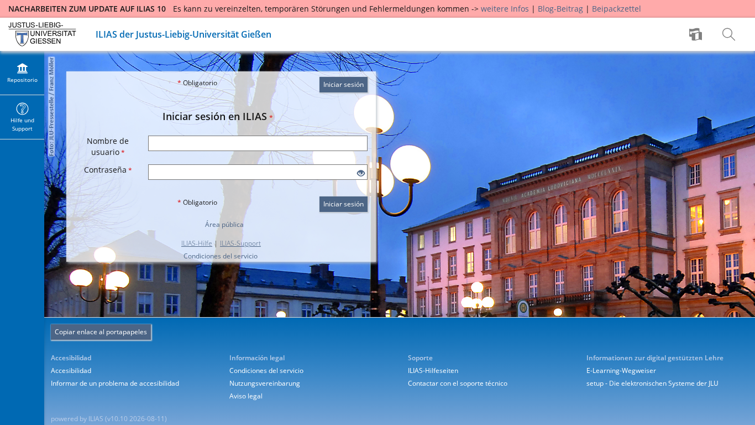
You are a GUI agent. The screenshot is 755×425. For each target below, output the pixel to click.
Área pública (224, 224)
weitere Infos (505, 8)
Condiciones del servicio (220, 256)
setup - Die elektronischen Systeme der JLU (652, 383)
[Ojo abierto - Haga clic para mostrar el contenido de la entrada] (361, 173)
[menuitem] (697, 34)
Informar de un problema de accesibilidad (115, 383)
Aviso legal (246, 396)
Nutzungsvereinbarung (264, 383)
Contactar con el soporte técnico (457, 383)
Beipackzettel (616, 8)
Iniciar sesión (343, 84)
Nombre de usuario (108, 146)
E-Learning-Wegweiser (621, 370)
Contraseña (108, 169)
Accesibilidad (71, 370)
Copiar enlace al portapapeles (101, 331)
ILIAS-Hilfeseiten (433, 370)
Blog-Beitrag (560, 8)
